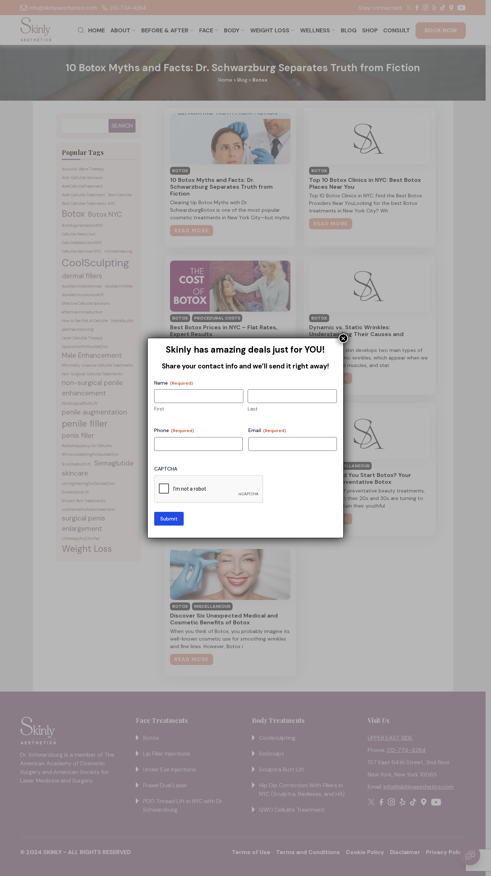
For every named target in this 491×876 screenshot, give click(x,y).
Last (252, 409)
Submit (169, 518)
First (159, 409)
